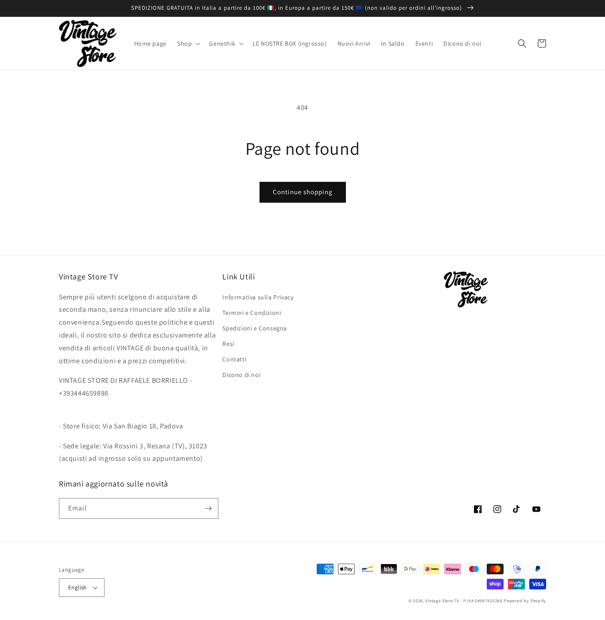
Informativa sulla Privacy (257, 297)
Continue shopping (303, 192)
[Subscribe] (208, 508)
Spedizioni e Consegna (254, 328)
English (77, 587)
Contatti (234, 359)
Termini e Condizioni (251, 313)
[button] (188, 43)
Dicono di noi (241, 375)
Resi (228, 344)
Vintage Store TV (442, 601)
